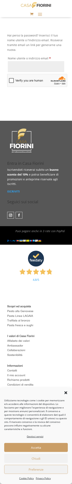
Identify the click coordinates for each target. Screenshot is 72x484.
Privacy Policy (43, 478)
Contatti (12, 370)
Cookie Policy (26, 478)
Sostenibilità (14, 354)
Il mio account (16, 375)
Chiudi (36, 458)
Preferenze (36, 469)
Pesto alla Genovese (20, 311)
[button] (66, 393)
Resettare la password (32, 98)
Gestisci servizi (35, 436)
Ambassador (15, 345)
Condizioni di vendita (20, 384)
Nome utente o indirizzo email (35, 58)
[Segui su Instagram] (10, 215)
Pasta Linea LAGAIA (20, 315)
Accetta (36, 448)
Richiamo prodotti (18, 379)
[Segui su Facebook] (19, 215)
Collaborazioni (16, 350)
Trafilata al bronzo (18, 320)
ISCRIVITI (13, 191)
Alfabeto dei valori (18, 340)
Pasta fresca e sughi (20, 325)
